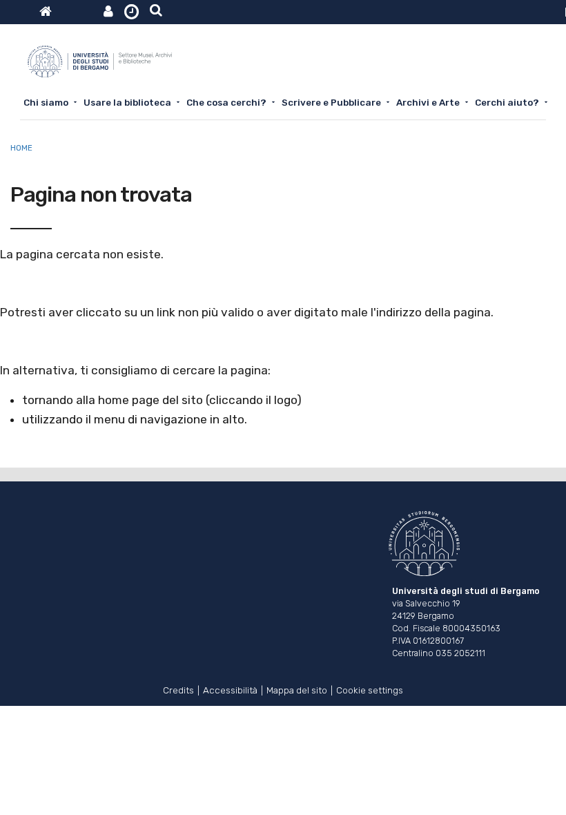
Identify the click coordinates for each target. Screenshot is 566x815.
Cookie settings (369, 688)
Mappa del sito (296, 688)
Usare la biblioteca (127, 102)
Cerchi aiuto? (507, 102)
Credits (178, 688)
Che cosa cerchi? (226, 102)
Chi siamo (45, 102)
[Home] (99, 67)
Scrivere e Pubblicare (331, 102)
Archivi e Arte (428, 102)
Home (21, 148)
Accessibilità (230, 688)
